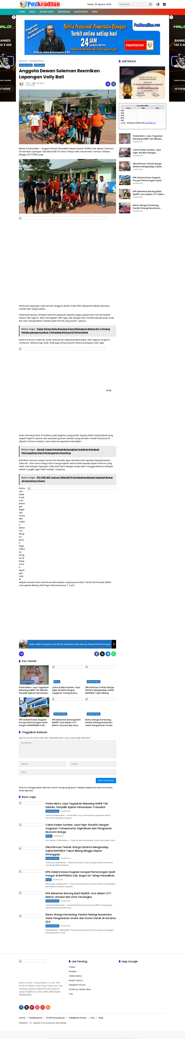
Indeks (72, 967)
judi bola (131, 1038)
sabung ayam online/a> (99, 1038)
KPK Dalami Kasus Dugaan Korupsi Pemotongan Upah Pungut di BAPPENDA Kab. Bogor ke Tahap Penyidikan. (33, 722)
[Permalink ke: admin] (22, 84)
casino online (112, 1038)
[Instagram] (37, 1007)
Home (22, 1017)
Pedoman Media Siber (80, 989)
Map (101, 1017)
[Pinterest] (32, 1007)
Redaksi (72, 971)
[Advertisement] (67, 616)
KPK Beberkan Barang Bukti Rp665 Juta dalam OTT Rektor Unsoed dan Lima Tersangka (66, 722)
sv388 (119, 1038)
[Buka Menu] (164, 4)
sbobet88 (124, 1038)
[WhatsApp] (113, 653)
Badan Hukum (76, 980)
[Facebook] (96, 653)
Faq (71, 993)
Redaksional (35, 1017)
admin (28, 83)
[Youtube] (42, 1007)
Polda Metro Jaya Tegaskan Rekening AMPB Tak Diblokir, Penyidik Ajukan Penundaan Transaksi (34, 690)
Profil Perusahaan (55, 1017)
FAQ (92, 1017)
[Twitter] (102, 653)
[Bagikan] (113, 84)
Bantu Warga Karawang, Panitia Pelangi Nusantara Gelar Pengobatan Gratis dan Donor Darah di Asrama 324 (100, 722)
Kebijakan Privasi (77, 984)
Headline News (26, 65)
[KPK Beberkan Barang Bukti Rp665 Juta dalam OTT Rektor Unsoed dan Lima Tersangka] (67, 707)
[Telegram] (108, 653)
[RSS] (48, 1007)
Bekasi (57, 681)
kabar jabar (39, 65)
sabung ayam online (55, 1038)
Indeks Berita (75, 975)
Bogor (23, 714)
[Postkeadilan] (40, 4)
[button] (150, 4)
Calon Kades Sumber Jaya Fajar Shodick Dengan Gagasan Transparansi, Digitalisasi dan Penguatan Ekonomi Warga (66, 690)
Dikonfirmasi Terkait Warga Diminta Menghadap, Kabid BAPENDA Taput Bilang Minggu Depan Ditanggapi (99, 690)
